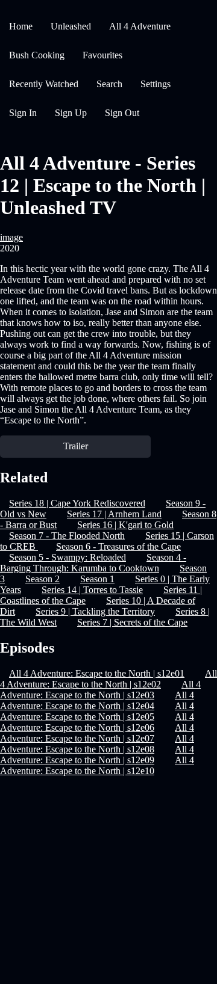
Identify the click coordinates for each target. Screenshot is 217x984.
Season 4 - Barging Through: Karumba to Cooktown (93, 562)
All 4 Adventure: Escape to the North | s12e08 (97, 743)
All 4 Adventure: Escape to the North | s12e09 (97, 754)
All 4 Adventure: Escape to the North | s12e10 (97, 765)
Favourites (102, 55)
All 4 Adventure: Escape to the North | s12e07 (97, 732)
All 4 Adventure (140, 26)
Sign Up (71, 113)
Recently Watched (43, 84)
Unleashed (71, 26)
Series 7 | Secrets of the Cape (132, 622)
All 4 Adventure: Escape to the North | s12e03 (100, 689)
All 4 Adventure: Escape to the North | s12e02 (108, 678)
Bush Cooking (36, 55)
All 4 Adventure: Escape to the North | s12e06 (97, 722)
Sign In (23, 113)
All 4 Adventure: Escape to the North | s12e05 (97, 711)
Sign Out (122, 113)
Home (21, 26)
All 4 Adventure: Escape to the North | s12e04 (97, 700)
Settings (155, 84)
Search (109, 84)
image (11, 237)
